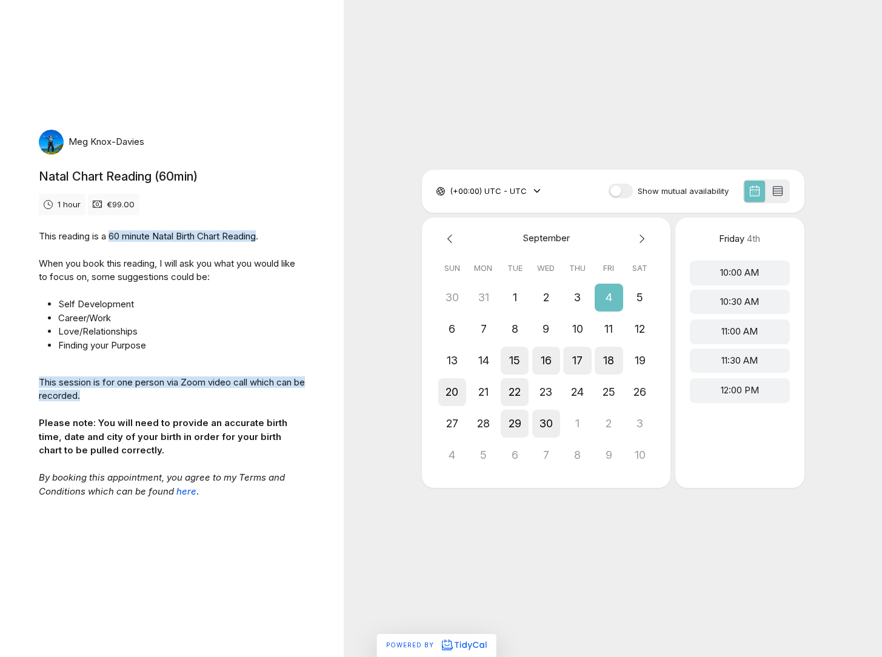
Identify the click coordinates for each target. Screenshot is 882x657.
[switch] (621, 191)
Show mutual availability (683, 191)
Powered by (411, 645)
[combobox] (451, 191)
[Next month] (640, 238)
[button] (608, 297)
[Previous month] (452, 238)
